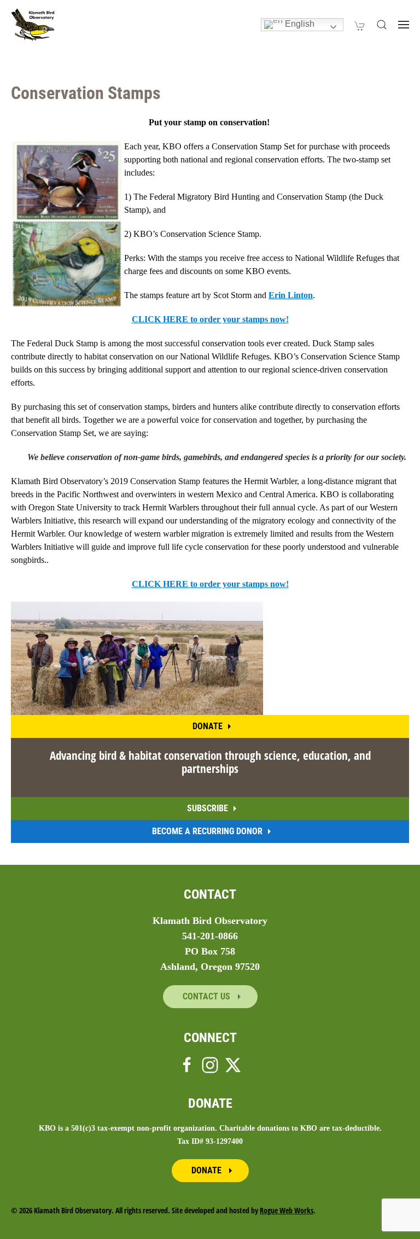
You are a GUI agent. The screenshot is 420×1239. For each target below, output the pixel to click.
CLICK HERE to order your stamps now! (210, 319)
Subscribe (207, 808)
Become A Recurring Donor (207, 831)
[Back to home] (33, 24)
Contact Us (207, 996)
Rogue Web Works (286, 1210)
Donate (207, 726)
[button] (381, 24)
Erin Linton (291, 295)
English (298, 23)
